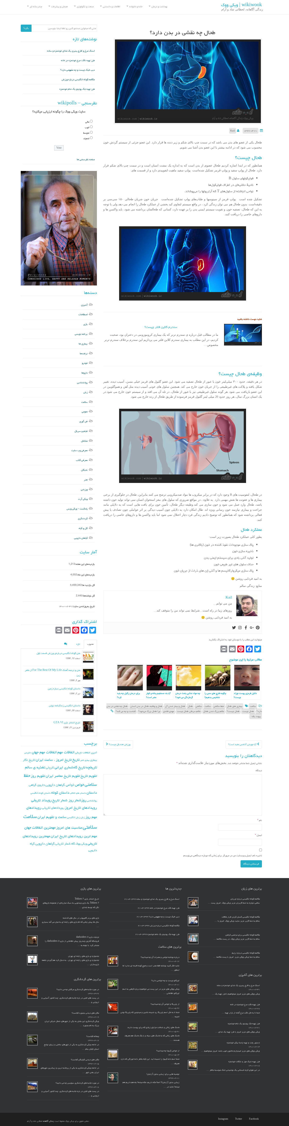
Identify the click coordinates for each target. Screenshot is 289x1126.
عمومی (85, 411)
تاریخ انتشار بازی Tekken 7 (87, 899)
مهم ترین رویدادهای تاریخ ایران (74, 836)
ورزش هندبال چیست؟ (119, 744)
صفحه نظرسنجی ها (86, 159)
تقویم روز (38, 775)
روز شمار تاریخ (63, 800)
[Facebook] (246, 628)
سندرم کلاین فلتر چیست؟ (160, 327)
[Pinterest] (258, 628)
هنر (86, 479)
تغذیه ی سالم (35, 767)
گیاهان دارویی (81, 538)
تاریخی (50, 767)
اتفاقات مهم (65, 752)
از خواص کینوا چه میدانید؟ (167, 1051)
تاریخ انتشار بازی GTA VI (67, 722)
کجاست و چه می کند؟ (126, 711)
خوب (87, 127)
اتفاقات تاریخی (82, 752)
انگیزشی (27, 753)
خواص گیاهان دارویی (59, 785)
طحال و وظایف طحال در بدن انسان (146, 706)
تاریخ (76, 759)
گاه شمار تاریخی (65, 844)
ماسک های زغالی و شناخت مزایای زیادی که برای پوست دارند (153, 1027)
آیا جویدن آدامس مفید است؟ (242, 744)
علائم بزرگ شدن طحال (213, 711)
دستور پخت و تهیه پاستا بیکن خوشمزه (243, 1043)
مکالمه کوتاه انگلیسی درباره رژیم (246, 953)
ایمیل (258, 835)
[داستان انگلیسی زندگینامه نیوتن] (88, 709)
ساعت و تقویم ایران (51, 817)
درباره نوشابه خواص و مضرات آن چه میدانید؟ (160, 957)
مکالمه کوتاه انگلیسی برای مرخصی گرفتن (242, 935)
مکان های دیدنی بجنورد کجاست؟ (85, 1013)
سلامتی (198, 706)
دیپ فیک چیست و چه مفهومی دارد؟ (77, 69)
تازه (78, 644)
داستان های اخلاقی (78, 793)
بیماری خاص (84, 760)
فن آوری (83, 421)
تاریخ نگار (29, 760)
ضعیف (86, 138)
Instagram (223, 1119)
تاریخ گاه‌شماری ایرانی (70, 767)
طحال (190, 706)
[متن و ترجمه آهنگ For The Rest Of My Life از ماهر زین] (88, 674)
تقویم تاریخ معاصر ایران (63, 775)
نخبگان (84, 469)
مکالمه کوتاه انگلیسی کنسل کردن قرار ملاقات (241, 917)
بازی (85, 324)
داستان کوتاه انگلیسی (40, 793)
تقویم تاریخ (89, 775)
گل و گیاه (83, 528)
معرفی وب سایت (79, 450)
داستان (92, 792)
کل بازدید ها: (88, 585)
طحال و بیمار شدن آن (175, 706)
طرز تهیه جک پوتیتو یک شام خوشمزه (77, 89)
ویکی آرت (83, 499)
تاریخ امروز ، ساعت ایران (54, 759)
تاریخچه (91, 767)
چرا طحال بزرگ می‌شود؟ (149, 711)
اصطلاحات (83, 314)
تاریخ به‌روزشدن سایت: (83, 606)
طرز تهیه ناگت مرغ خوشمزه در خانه (78, 60)
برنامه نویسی (81, 334)
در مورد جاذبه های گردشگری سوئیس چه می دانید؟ (77, 1083)
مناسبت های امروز (69, 827)
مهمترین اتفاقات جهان (40, 827)
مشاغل (84, 440)
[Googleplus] (252, 628)
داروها (84, 372)
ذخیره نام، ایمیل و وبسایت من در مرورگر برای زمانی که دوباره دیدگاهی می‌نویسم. (222, 855)
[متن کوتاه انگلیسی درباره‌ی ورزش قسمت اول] (88, 657)
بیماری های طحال (234, 706)
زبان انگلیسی (73, 817)
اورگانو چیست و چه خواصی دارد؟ (165, 980)
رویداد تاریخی (41, 800)
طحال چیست (248, 711)
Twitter (238, 1119)
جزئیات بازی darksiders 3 (87, 937)
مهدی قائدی (168, 711)
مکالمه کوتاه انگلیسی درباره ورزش (78, 79)
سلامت (253, 706)
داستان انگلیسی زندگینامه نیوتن (64, 705)
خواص (79, 784)
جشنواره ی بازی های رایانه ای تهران (83, 956)
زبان (85, 392)
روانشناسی (82, 382)
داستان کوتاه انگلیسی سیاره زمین (64, 688)
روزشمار (80, 800)
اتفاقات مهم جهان (44, 752)
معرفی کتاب (82, 460)
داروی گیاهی (37, 785)
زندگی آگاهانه (48, 1121)
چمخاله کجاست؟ (92, 1036)
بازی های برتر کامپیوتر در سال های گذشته (81, 918)
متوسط (86, 132)
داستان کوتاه (60, 792)
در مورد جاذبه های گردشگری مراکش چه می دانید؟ (77, 989)
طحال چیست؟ (233, 711)
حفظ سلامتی (218, 706)
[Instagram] (240, 628)
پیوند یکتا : (255, 716)
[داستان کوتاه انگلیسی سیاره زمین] (88, 692)
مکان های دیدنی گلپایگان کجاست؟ (85, 1059)
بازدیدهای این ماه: (86, 574)
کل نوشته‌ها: (89, 595)
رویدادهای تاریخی (53, 808)
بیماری (93, 759)
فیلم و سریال (81, 431)
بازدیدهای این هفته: (85, 564)
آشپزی (84, 304)
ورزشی (84, 489)
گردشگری (83, 518)
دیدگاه (259, 770)
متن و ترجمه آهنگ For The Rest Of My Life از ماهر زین (52, 673)
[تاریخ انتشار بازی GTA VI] (88, 726)
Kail (232, 131)
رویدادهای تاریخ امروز (81, 807)
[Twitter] (234, 628)
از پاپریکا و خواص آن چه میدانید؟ (165, 1004)
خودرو (85, 363)
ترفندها (84, 353)
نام (259, 820)
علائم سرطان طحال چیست (189, 711)
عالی (87, 121)
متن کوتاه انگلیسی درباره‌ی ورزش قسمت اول (58, 653)
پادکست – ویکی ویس (77, 508)
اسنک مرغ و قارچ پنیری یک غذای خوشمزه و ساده (71, 50)
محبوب (90, 644)
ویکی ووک (81, 843)
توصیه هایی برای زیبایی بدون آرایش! (163, 1074)
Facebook (254, 1119)
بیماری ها (83, 343)
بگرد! (26, 28)
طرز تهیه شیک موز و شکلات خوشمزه (244, 1061)
